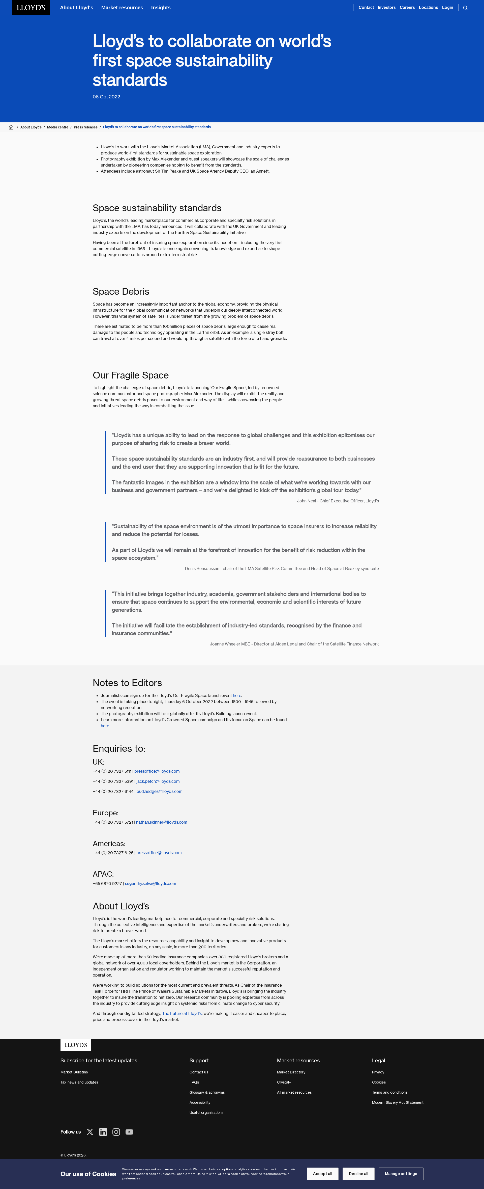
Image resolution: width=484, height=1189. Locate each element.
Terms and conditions (390, 1092)
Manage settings (401, 1174)
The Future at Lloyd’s (182, 1013)
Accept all (322, 1174)
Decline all (358, 1174)
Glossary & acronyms (207, 1092)
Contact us (199, 1072)
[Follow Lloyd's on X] (90, 1132)
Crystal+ (284, 1082)
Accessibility (200, 1102)
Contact (366, 7)
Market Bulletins (74, 1072)
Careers (407, 7)
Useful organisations (207, 1112)
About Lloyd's (76, 7)
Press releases (86, 127)
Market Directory (291, 1072)
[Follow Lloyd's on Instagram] (116, 1132)
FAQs (194, 1082)
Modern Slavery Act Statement (398, 1102)
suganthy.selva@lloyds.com (150, 883)
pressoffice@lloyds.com (157, 771)
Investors (387, 7)
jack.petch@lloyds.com (158, 781)
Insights (161, 7)
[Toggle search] (465, 7)
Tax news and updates (79, 1082)
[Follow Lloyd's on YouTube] (129, 1132)
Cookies (379, 1082)
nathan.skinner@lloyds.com (161, 822)
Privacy (378, 1072)
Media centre (57, 127)
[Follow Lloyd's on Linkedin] (103, 1132)
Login (447, 7)
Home (12, 127)
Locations (428, 7)
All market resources (294, 1092)
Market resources (122, 7)
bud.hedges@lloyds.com (160, 791)
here (237, 695)
